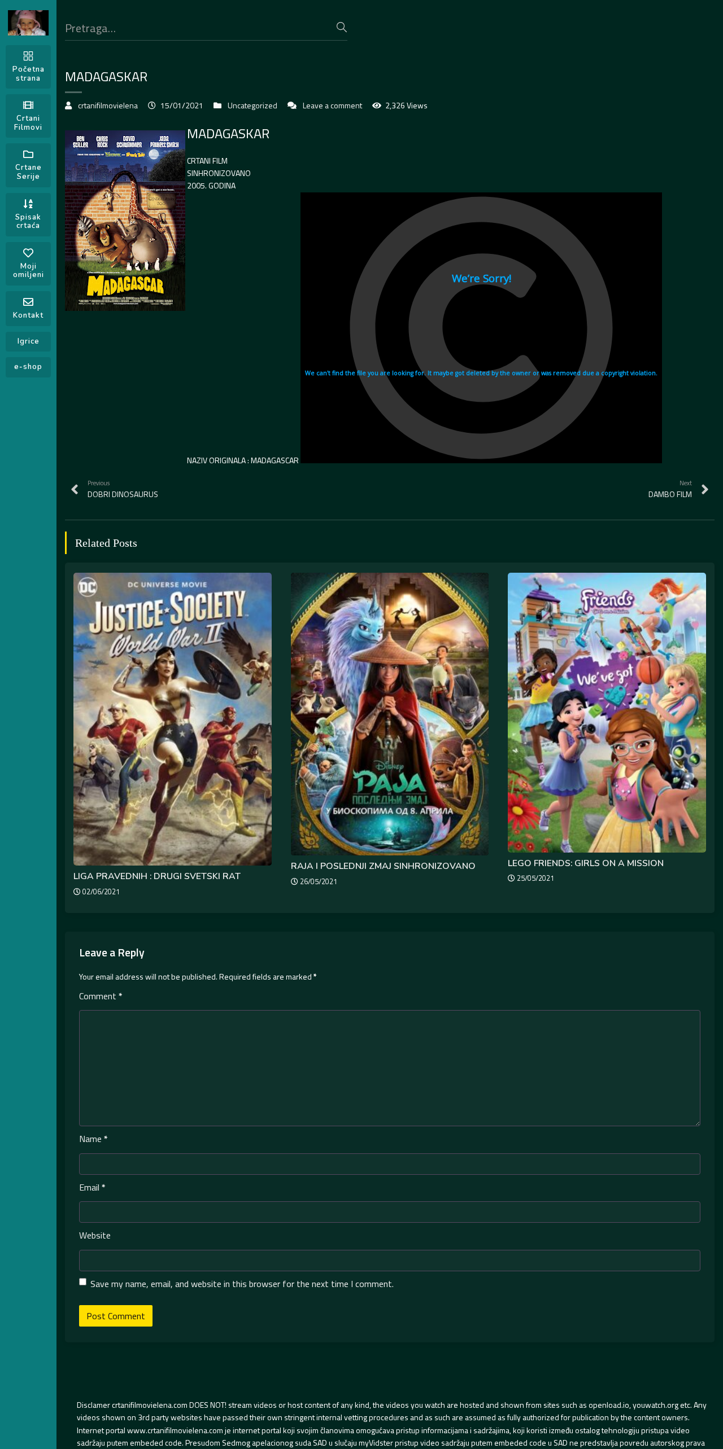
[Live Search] (341, 27)
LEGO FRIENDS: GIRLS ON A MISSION (586, 863)
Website (95, 1235)
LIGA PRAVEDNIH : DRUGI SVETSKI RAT (157, 876)
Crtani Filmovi (28, 123)
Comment (101, 996)
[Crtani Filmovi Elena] (28, 23)
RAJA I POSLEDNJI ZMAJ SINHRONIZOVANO (383, 866)
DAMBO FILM (670, 489)
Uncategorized (252, 105)
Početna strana (28, 74)
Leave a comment (332, 105)
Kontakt (28, 315)
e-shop (28, 367)
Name (93, 1138)
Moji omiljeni (28, 270)
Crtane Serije (28, 172)
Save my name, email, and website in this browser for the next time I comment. (242, 1283)
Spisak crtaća (28, 221)
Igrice (29, 341)
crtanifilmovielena (108, 105)
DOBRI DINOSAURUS (123, 489)
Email (92, 1187)
